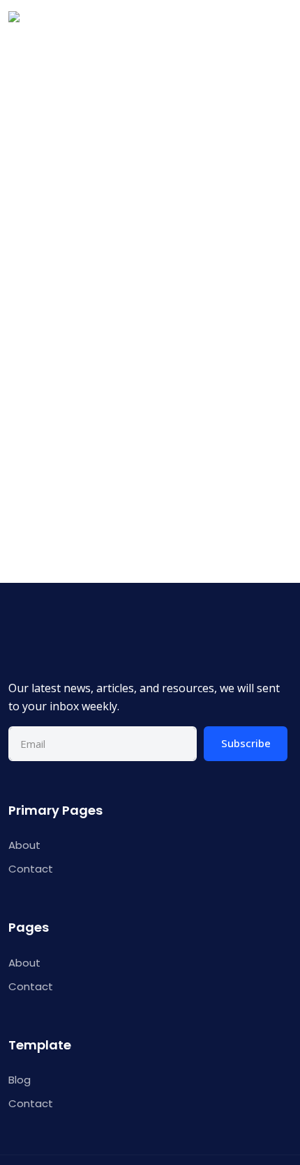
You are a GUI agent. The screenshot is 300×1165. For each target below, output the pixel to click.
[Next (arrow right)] (275, 625)
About (24, 845)
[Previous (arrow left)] (24, 625)
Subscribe (246, 743)
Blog (19, 1079)
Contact (30, 868)
